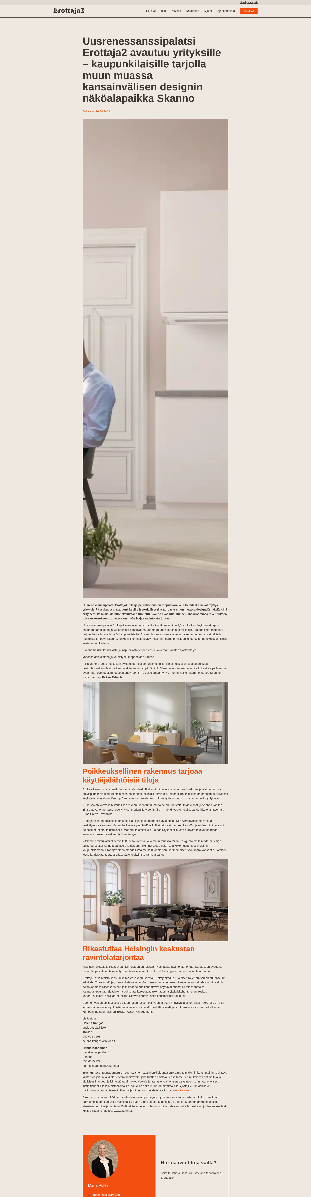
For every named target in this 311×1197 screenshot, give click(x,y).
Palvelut (176, 11)
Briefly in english (249, 2)
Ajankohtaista (226, 11)
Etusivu (151, 11)
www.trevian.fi (182, 1090)
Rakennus (192, 11)
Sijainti (208, 11)
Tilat (163, 11)
